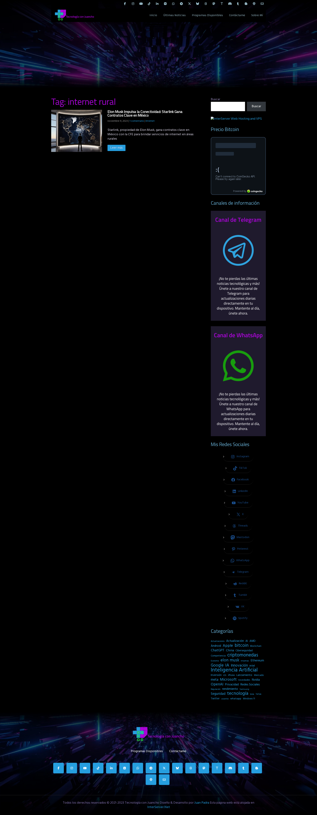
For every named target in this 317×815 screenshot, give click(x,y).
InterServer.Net (158, 807)
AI (246, 641)
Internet (150, 121)
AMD (252, 641)
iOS (224, 675)
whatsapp (235, 699)
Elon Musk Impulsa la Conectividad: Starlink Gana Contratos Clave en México (145, 113)
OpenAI (217, 684)
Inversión (216, 675)
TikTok (258, 694)
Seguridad (218, 694)
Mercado (259, 675)
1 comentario (137, 121)
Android (216, 646)
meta (214, 680)
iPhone (231, 675)
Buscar (215, 99)
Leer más (116, 147)
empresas (245, 661)
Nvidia (256, 680)
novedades (244, 680)
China (230, 650)
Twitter (215, 699)
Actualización (235, 641)
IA (227, 665)
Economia (215, 661)
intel (252, 666)
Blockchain (255, 646)
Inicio (153, 15)
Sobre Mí (257, 15)
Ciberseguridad (244, 651)
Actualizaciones (218, 641)
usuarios (225, 698)
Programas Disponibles (207, 15)
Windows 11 (249, 699)
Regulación (216, 689)
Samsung (244, 689)
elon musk (230, 660)
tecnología (237, 693)
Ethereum (257, 660)
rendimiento (230, 689)
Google (217, 665)
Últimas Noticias (174, 15)
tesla (252, 694)
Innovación (239, 665)
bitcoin (242, 645)
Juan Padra (201, 802)
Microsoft (228, 680)
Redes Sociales (250, 684)
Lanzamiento (244, 675)
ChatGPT (217, 650)
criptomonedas (242, 655)
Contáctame (237, 15)
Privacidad (232, 684)
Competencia (218, 656)
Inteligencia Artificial (234, 670)
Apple (228, 646)
